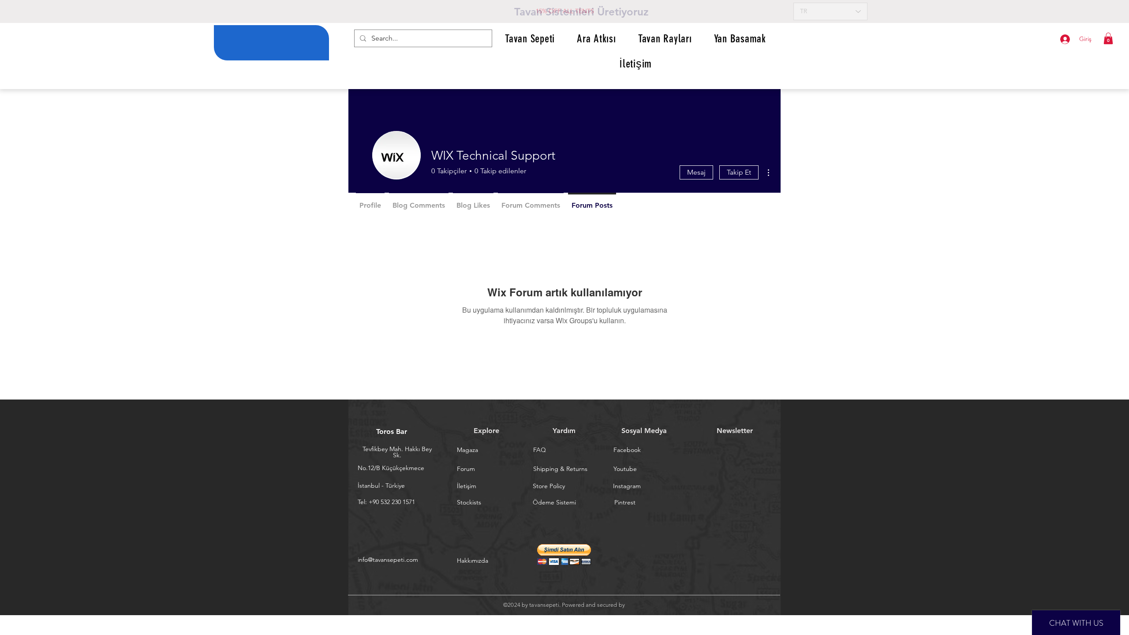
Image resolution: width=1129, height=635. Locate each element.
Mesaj (696, 172)
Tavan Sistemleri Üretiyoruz (581, 11)
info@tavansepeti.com (388, 560)
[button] (1108, 38)
